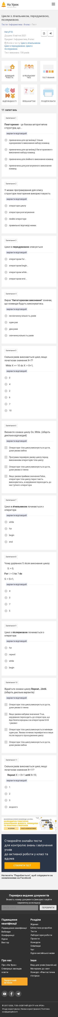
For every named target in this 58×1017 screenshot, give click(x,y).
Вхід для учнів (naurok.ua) (43, 965)
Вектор (5, 942)
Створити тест (22, 865)
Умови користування (30, 1009)
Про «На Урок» (9, 965)
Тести (33, 931)
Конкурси (35, 942)
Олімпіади (35, 946)
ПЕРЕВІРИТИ (48, 907)
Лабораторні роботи (41, 935)
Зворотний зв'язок (10, 981)
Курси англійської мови (42, 953)
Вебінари (6, 931)
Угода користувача (10, 1009)
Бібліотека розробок (41, 928)
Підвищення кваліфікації (14, 928)
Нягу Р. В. (8, 32)
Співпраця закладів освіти (11, 970)
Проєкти (35, 938)
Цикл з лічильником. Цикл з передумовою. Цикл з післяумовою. (22, 46)
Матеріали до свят (40, 968)
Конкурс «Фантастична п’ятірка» (42, 974)
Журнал (34, 924)
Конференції (7, 935)
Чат (32, 949)
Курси (4, 939)
